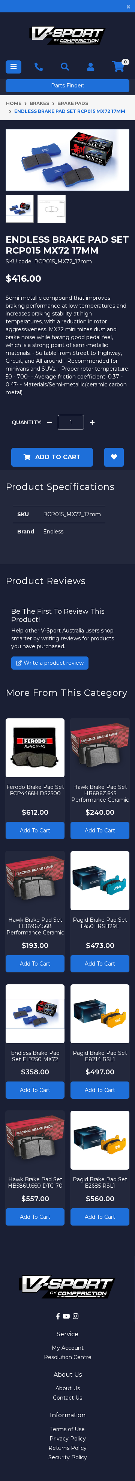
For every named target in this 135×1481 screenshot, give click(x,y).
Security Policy (67, 1457)
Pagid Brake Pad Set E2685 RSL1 (100, 1182)
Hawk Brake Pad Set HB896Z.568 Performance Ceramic (35, 926)
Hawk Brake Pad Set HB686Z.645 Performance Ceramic (100, 793)
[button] (114, 457)
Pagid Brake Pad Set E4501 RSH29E (100, 923)
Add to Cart (57, 457)
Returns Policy (67, 1448)
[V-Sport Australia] (67, 35)
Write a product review (53, 662)
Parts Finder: (67, 85)
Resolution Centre (68, 1357)
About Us (68, 1388)
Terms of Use (67, 1429)
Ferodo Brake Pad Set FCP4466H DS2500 (35, 790)
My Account (68, 1347)
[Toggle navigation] (13, 67)
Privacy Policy (68, 1438)
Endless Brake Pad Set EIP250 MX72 (35, 1056)
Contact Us (67, 1397)
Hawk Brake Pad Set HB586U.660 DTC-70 (35, 1182)
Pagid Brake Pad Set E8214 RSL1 (100, 1056)
